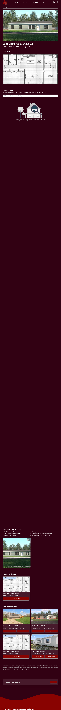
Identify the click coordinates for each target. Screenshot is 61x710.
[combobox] (30, 96)
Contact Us (46, 3)
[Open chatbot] (3, 706)
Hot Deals (17, 3)
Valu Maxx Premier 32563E (28, 7)
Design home (22, 631)
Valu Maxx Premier (14, 7)
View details (16, 598)
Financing (25, 3)
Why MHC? (35, 3)
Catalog (5, 7)
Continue (53, 682)
